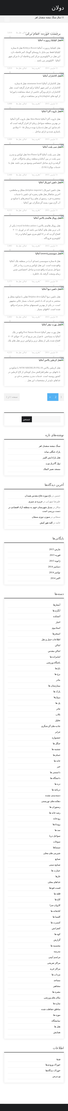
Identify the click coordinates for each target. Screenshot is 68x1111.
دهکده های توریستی (50, 801)
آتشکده (56, 616)
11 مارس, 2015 (51, 175)
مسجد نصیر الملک (51, 469)
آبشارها (56, 604)
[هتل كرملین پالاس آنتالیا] (34, 360)
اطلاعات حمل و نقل (50, 639)
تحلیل (57, 720)
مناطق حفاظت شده (50, 1009)
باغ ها (57, 668)
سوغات (56, 841)
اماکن (24, 33)
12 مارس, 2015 (51, 68)
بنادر (58, 680)
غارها (57, 876)
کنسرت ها (55, 922)
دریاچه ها (56, 789)
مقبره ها (56, 992)
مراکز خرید (55, 968)
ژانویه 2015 (54, 561)
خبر (58, 766)
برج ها (57, 674)
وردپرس (56, 1076)
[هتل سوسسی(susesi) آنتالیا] (34, 253)
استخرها (56, 633)
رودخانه (56, 818)
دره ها (57, 784)
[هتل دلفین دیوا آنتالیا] (34, 289)
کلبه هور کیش (46, 522)
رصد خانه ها (54, 812)
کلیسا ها (56, 916)
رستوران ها (55, 807)
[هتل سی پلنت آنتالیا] (34, 147)
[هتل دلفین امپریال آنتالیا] (34, 182)
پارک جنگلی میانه (52, 451)
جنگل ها (56, 743)
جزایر (57, 732)
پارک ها (56, 691)
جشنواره (56, 737)
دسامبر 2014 (54, 566)
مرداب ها (56, 974)
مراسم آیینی (54, 957)
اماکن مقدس (54, 651)
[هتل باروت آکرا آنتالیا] (34, 111)
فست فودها (54, 888)
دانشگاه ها (55, 778)
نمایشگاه (56, 1020)
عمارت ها (55, 870)
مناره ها (56, 1003)
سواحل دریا (54, 836)
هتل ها (18, 33)
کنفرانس (56, 928)
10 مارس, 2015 (51, 281)
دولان (58, 8)
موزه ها (56, 1015)
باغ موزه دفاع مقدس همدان (38, 495)
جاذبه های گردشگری (50, 726)
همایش (56, 1032)
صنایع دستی (54, 864)
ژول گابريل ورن (53, 463)
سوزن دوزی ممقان (41, 517)
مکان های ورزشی (52, 997)
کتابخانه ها (55, 911)
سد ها (57, 830)
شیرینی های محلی (51, 853)
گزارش (57, 940)
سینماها (56, 847)
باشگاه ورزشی (53, 662)
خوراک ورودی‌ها (53, 1064)
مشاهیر (56, 986)
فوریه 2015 (55, 555)
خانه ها (57, 760)
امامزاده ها (55, 656)
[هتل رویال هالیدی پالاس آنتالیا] (34, 218)
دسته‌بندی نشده (52, 795)
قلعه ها (57, 893)
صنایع (57, 859)
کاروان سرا (55, 905)
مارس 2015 (54, 549)
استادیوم (56, 628)
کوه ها (57, 934)
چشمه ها (56, 749)
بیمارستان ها (54, 685)
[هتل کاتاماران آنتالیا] (34, 76)
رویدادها (56, 824)
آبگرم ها (56, 610)
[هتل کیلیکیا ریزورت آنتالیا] (34, 40)
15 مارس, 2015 (51, 33)
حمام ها (56, 755)
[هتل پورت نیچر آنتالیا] (34, 324)
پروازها (57, 697)
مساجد (57, 980)
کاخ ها (57, 899)
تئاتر (58, 708)
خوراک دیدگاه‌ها (53, 1070)
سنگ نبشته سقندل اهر (49, 446)
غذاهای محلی (54, 882)
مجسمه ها (55, 945)
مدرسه (57, 951)
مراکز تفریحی (53, 963)
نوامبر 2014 (54, 572)
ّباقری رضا (36, 33)
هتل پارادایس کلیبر (51, 457)
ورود (58, 1059)
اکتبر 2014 (55, 578)
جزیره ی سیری (35, 501)
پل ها (57, 703)
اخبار (58, 622)
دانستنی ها (55, 772)
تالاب (58, 714)
